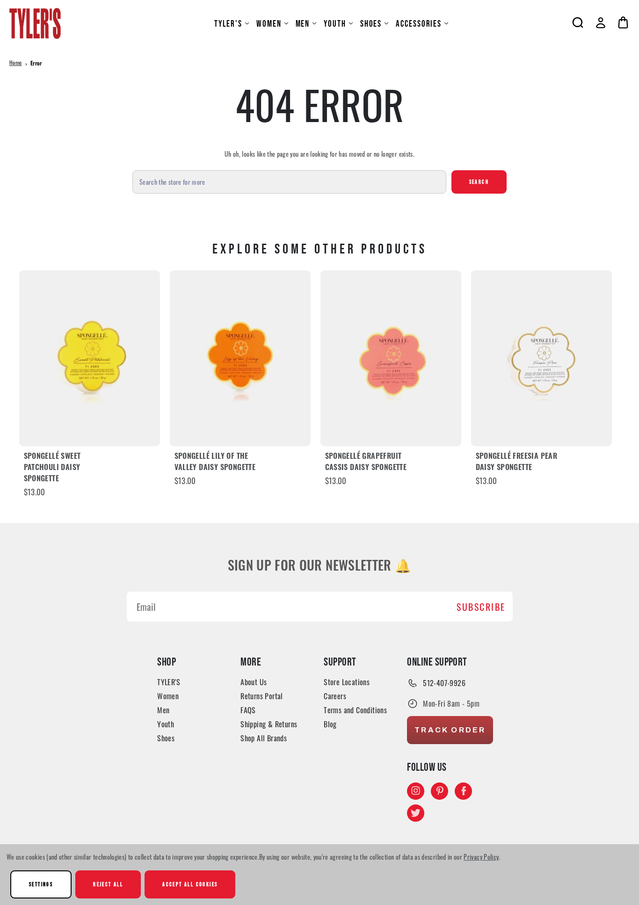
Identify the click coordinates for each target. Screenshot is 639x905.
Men (303, 24)
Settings (41, 884)
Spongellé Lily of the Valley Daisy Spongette (215, 462)
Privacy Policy (481, 857)
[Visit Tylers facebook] (463, 791)
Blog (330, 724)
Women (269, 24)
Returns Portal (261, 696)
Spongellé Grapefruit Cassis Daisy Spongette (366, 462)
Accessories (419, 24)
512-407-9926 (444, 682)
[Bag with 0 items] (623, 22)
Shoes (371, 24)
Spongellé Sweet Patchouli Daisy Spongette (52, 468)
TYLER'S (228, 24)
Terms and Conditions (355, 710)
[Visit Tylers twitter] (416, 813)
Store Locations (347, 682)
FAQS (248, 710)
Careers (335, 696)
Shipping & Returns (268, 724)
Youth (335, 24)
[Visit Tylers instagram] (416, 791)
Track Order (450, 730)
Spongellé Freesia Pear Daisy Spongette (517, 462)
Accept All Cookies (190, 884)
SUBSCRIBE (481, 607)
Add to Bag (89, 358)
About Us (253, 682)
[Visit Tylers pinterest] (439, 791)
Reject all (108, 884)
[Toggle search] (578, 22)
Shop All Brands (263, 738)
